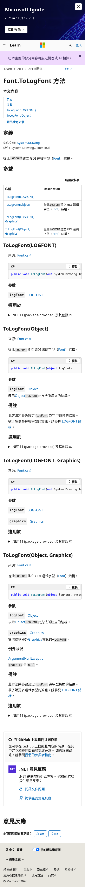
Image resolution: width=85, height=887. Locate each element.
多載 (9, 105)
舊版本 (28, 869)
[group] (45, 274)
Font (56, 158)
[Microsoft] (42, 45)
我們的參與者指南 (38, 755)
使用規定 (37, 875)
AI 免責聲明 (11, 869)
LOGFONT (35, 295)
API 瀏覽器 (35, 69)
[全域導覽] (4, 45)
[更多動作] (78, 69)
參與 (57, 869)
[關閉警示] (78, 6)
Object (33, 389)
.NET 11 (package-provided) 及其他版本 (42, 315)
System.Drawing (28, 143)
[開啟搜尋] (70, 45)
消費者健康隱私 (13, 875)
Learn (8, 69)
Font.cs (22, 255)
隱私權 (69, 869)
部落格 (41, 869)
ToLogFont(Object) (19, 115)
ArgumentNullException (27, 658)
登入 (79, 45)
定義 (9, 99)
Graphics (37, 521)
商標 (51, 875)
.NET (20, 69)
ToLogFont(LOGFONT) (21, 110)
